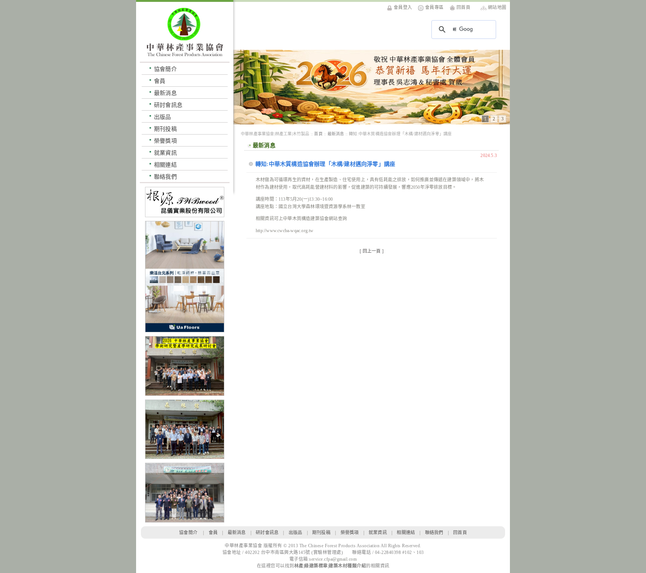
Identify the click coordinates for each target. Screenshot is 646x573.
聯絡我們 (165, 176)
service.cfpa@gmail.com (333, 559)
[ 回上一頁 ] (372, 251)
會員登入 (403, 7)
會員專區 (434, 7)
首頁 (318, 134)
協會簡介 (165, 69)
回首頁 (463, 7)
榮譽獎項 (165, 141)
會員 (159, 81)
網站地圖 (497, 7)
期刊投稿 (165, 129)
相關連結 (165, 164)
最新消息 (165, 93)
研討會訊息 (168, 105)
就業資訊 (165, 153)
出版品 (162, 117)
